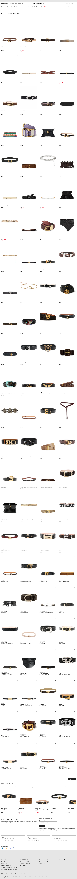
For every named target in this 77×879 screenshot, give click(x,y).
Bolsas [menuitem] (20, 6)
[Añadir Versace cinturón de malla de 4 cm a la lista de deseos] (55, 494)
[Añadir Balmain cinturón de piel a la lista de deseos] (17, 681)
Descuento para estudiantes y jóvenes (46, 861)
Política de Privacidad (54, 829)
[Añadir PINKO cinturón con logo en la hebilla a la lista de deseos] (36, 619)
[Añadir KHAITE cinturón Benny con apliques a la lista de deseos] (74, 494)
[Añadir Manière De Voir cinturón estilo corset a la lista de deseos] (36, 650)
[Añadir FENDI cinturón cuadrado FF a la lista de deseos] (17, 275)
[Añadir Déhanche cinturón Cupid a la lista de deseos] (17, 462)
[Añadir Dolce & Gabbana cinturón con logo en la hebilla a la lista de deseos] (74, 23)
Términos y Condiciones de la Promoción (9, 867)
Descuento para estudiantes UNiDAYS (46, 857)
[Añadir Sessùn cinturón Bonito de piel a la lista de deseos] (74, 368)
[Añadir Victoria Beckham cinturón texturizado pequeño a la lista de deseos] (17, 744)
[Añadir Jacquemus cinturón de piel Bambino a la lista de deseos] (17, 55)
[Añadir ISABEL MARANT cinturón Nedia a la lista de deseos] (36, 306)
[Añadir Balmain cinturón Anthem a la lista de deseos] (74, 681)
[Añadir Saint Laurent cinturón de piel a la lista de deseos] (55, 244)
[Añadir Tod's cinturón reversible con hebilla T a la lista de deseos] (55, 431)
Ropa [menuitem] (12, 6)
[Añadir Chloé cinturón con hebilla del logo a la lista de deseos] (36, 368)
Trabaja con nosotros (24, 857)
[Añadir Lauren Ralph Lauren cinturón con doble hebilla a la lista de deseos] (36, 149)
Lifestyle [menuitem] (33, 6)
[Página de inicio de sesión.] (69, 3)
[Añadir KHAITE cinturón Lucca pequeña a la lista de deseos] (17, 712)
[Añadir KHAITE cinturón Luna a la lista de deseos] (36, 55)
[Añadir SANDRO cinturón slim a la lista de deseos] (74, 431)
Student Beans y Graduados (44, 859)
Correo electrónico (42, 820)
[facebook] (65, 859)
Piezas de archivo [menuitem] (39, 6)
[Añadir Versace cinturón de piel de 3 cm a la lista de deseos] (36, 712)
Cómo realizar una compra (8, 838)
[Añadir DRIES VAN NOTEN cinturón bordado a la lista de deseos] (17, 118)
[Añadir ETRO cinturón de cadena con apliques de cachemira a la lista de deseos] (17, 244)
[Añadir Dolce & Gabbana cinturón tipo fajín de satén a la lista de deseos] (74, 87)
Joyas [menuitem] (29, 6)
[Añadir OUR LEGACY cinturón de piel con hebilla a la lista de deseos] (36, 87)
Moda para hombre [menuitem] (13, 3)
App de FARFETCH (24, 859)
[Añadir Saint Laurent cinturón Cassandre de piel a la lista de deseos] (55, 87)
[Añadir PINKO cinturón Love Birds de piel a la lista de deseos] (55, 337)
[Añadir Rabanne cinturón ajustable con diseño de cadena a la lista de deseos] (55, 149)
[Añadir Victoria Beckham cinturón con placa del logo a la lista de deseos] (55, 526)
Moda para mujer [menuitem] (4, 3)
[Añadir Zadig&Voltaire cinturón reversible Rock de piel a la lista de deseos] (36, 244)
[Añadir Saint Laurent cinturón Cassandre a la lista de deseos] (36, 526)
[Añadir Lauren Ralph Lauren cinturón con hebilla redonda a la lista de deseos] (55, 650)
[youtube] (67, 859)
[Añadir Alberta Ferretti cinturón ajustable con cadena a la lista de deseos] (17, 212)
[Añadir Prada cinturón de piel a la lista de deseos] (36, 212)
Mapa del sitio (23, 865)
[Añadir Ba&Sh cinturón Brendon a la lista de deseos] (74, 337)
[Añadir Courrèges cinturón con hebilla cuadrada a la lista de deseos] (55, 180)
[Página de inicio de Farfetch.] (38, 3)
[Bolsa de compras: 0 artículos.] (74, 3)
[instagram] (59, 859)
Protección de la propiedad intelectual (35, 873)
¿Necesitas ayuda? (57, 838)
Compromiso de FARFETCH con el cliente (9, 869)
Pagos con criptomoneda (6, 865)
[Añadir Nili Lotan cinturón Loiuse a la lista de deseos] (74, 588)
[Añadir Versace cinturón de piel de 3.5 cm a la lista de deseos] (74, 275)
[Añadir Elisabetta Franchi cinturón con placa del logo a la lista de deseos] (36, 400)
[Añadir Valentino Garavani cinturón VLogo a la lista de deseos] (55, 744)
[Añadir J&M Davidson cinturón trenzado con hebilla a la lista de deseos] (36, 180)
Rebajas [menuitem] (45, 6)
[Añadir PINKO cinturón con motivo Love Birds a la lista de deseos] (36, 557)
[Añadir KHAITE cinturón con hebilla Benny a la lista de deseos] (74, 462)
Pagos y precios (4, 863)
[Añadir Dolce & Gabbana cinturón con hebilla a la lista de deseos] (55, 23)
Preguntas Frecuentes (33, 838)
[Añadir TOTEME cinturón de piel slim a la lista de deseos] (55, 712)
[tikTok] (62, 859)
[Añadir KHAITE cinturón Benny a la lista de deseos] (74, 526)
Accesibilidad (23, 873)
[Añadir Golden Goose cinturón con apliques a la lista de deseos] (36, 588)
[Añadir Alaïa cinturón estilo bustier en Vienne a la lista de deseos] (74, 149)
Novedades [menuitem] (3, 6)
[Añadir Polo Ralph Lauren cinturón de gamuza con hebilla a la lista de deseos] (74, 557)
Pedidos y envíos (4, 857)
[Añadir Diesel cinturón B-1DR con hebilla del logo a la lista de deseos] (74, 650)
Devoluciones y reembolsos (6, 861)
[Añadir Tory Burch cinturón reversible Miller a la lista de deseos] (55, 306)
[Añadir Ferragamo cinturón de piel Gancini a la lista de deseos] (55, 681)
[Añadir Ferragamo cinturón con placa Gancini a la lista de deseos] (17, 149)
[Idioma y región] (67, 3)
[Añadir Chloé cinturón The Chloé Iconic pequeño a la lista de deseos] (36, 275)
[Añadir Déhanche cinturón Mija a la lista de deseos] (17, 87)
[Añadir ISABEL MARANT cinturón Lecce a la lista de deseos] (74, 400)
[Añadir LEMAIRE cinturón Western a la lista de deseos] (55, 619)
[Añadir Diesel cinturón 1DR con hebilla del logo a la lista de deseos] (36, 431)
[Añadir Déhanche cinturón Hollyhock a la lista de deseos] (55, 275)
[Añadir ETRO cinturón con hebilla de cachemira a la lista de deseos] (17, 337)
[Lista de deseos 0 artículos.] (72, 3)
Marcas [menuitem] (8, 6)
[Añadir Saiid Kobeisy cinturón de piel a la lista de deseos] (17, 588)
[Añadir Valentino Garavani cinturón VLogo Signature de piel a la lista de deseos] (17, 23)
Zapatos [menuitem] (16, 6)
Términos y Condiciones (15, 873)
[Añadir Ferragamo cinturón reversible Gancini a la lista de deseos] (17, 431)
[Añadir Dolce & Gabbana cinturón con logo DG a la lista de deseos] (55, 557)
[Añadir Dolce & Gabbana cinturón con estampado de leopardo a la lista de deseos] (36, 23)
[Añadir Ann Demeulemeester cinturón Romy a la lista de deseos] (74, 212)
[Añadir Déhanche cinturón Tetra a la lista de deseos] (74, 118)
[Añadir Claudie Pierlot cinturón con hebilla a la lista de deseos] (17, 557)
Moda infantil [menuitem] (20, 3)
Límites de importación (5, 859)
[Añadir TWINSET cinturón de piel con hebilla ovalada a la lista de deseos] (17, 306)
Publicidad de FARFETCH (25, 863)
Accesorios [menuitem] (25, 6)
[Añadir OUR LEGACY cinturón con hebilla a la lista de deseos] (74, 244)
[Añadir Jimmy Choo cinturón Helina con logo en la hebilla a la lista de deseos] (36, 494)
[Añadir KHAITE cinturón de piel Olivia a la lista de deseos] (74, 55)
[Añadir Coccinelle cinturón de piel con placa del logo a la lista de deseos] (55, 212)
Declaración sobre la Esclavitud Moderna (28, 861)
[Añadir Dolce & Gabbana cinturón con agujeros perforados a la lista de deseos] (36, 337)
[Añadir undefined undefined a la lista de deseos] (16, 787)
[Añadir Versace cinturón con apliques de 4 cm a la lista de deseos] (36, 118)
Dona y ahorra (42, 863)
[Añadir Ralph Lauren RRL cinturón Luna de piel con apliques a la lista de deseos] (55, 55)
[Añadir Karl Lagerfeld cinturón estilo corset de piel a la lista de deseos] (74, 180)
